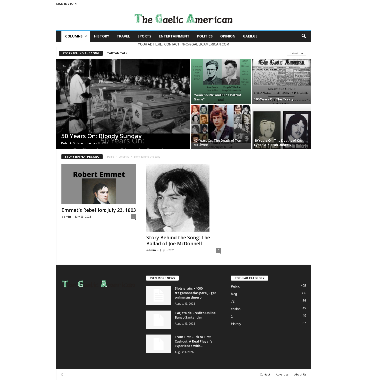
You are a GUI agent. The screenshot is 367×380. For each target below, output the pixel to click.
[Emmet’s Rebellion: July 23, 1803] (98, 184)
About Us (300, 374)
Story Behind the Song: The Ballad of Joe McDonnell (178, 240)
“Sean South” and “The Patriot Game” (217, 97)
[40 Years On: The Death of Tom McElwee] (221, 127)
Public (235, 286)
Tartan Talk (117, 53)
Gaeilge (250, 36)
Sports (144, 36)
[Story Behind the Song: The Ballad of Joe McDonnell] (183, 198)
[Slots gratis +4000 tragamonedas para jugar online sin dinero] (158, 295)
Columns (74, 36)
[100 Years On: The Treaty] (281, 81)
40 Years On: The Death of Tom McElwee (218, 142)
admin (66, 216)
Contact (265, 374)
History (101, 36)
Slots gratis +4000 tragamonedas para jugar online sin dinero (195, 293)
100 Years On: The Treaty (274, 99)
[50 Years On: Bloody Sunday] (123, 104)
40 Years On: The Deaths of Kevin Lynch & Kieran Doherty (280, 142)
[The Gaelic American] (183, 18)
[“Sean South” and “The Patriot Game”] (221, 81)
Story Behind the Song (80, 53)
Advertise (282, 374)
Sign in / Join (66, 3)
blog (234, 294)
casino (235, 309)
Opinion (227, 36)
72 (232, 301)
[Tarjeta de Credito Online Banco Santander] (158, 320)
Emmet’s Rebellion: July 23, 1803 (98, 210)
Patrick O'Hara (72, 143)
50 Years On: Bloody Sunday (101, 136)
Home (110, 156)
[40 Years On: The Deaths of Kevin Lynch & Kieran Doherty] (281, 127)
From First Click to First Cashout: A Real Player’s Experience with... (193, 341)
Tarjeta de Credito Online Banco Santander (195, 315)
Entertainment (174, 36)
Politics (205, 36)
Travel (123, 36)
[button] (303, 36)
